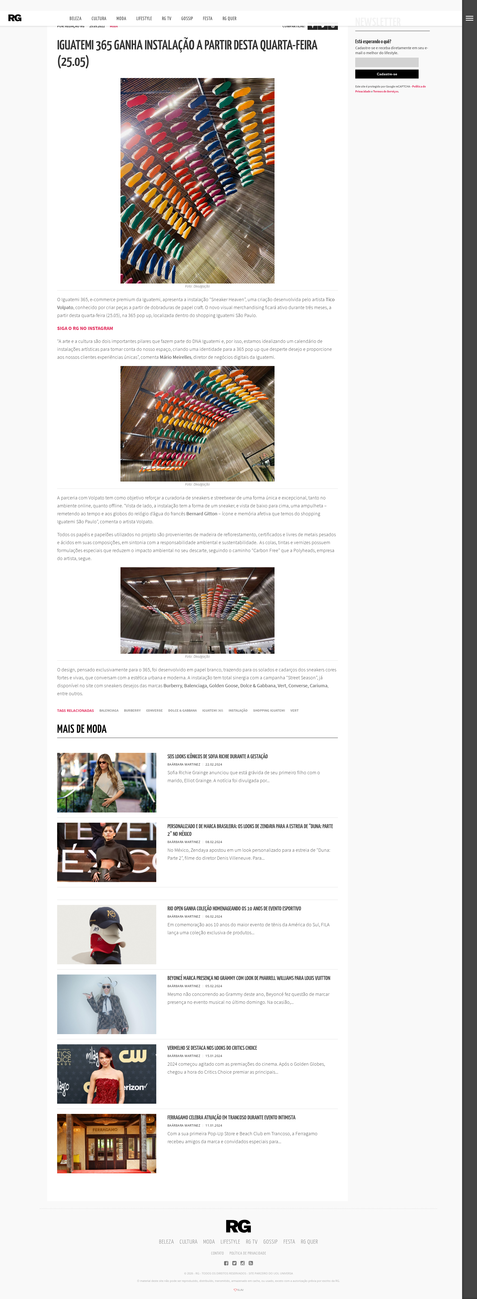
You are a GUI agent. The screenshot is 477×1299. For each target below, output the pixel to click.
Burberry (132, 710)
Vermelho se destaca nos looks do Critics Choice (212, 1048)
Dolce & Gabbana (182, 710)
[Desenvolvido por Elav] (238, 1291)
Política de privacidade (248, 1253)
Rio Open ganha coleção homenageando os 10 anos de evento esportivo (234, 909)
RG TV (166, 18)
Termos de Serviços (385, 91)
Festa (208, 18)
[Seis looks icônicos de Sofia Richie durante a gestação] (106, 811)
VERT (294, 710)
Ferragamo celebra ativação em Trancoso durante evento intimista (231, 1118)
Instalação (238, 710)
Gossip (187, 18)
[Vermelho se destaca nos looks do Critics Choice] (106, 1102)
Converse (154, 710)
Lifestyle (144, 18)
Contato (217, 1253)
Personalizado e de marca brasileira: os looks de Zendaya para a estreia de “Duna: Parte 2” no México (250, 830)
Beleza (76, 18)
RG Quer (230, 18)
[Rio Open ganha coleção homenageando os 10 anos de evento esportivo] (106, 963)
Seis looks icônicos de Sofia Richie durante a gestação (217, 757)
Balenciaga (109, 710)
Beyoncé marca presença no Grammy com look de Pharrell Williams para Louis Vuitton (248, 978)
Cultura (99, 18)
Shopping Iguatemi (269, 710)
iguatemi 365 (212, 710)
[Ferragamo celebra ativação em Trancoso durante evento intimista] (106, 1172)
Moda (121, 18)
